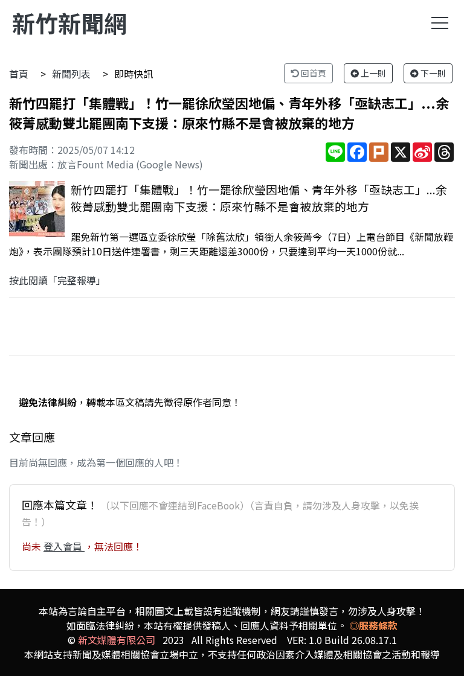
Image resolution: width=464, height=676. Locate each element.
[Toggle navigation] (440, 23)
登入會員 (64, 546)
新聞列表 (71, 73)
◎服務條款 (373, 625)
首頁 (18, 73)
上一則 (372, 73)
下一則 (432, 73)
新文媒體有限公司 (116, 640)
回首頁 (312, 73)
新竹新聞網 (69, 22)
